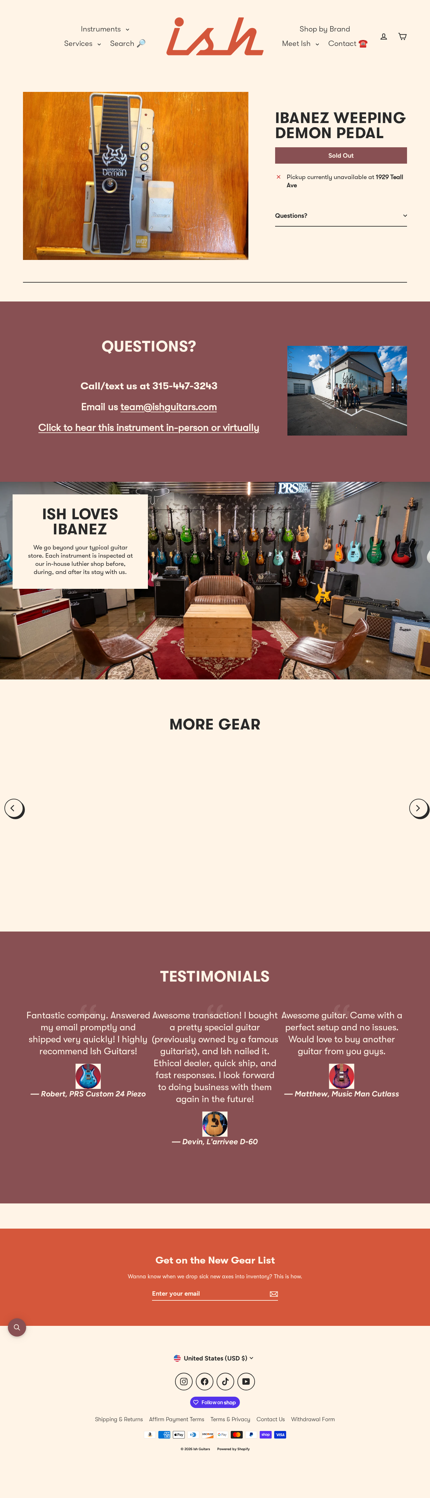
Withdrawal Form (313, 1419)
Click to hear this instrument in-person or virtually (148, 427)
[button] (17, 1327)
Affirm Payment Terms (176, 1419)
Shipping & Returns (119, 1419)
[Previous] (13, 808)
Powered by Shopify (233, 1449)
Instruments (102, 29)
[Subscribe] (273, 1294)
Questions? (291, 215)
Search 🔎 (128, 43)
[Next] (418, 808)
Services (79, 43)
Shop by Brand (325, 29)
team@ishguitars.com (169, 407)
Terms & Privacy (230, 1419)
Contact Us (271, 1419)
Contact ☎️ (348, 43)
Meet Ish (297, 43)
